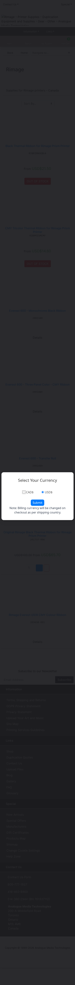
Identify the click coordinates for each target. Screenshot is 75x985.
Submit (37, 503)
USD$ (48, 492)
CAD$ (29, 492)
